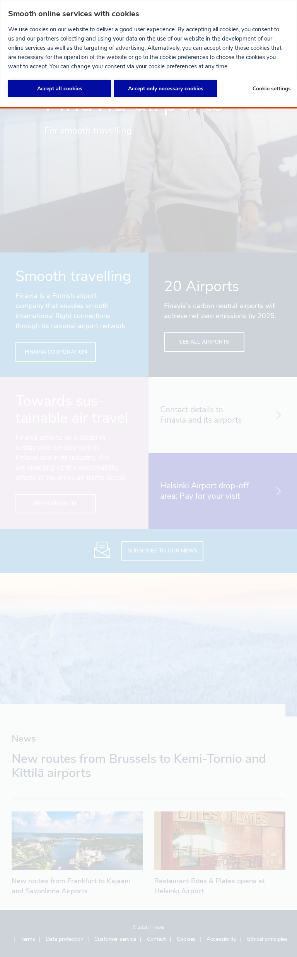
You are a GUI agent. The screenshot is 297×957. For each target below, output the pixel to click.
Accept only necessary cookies (165, 88)
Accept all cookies (59, 88)
